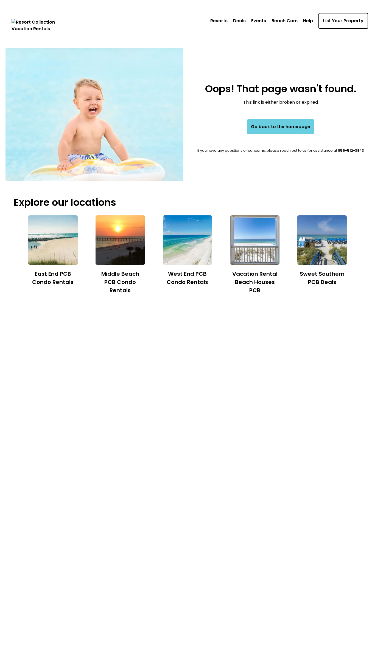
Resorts (219, 21)
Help (308, 21)
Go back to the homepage (280, 126)
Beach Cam (285, 21)
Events (258, 21)
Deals (239, 21)
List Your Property (343, 21)
